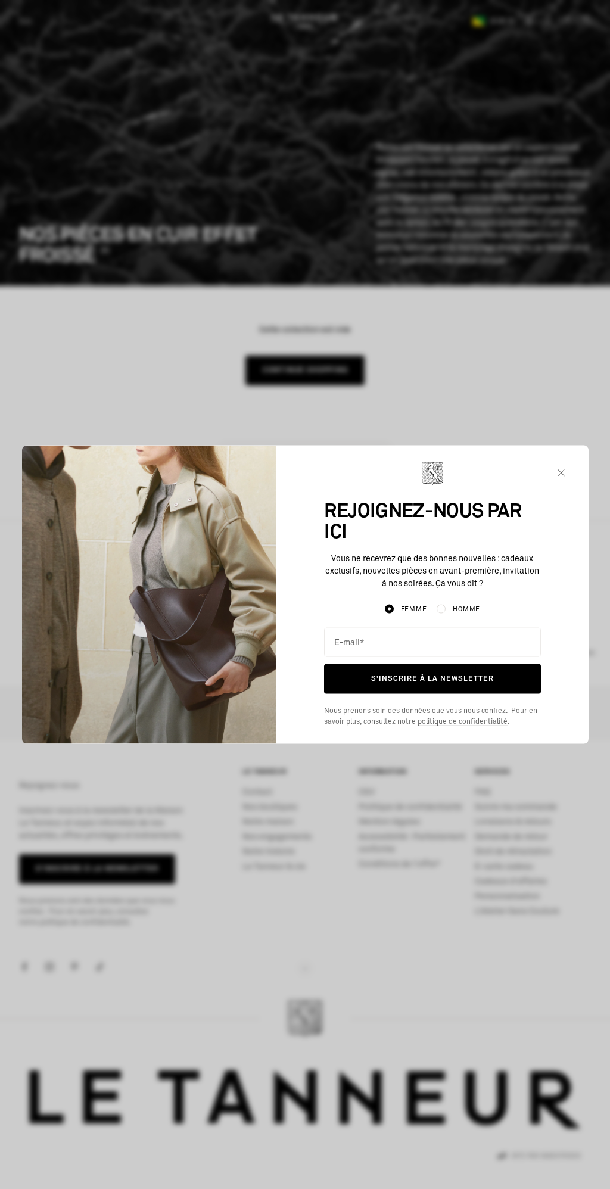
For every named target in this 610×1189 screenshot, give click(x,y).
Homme (466, 609)
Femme (414, 609)
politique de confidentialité (463, 721)
